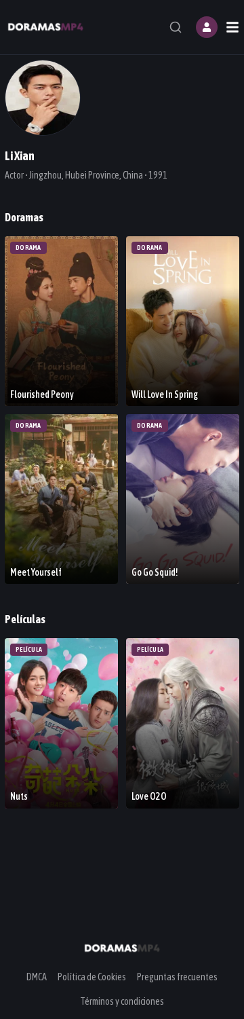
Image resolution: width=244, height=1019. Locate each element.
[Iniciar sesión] (207, 27)
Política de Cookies (92, 976)
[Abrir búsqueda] (175, 27)
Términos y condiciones (122, 1001)
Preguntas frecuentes (177, 976)
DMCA (36, 976)
